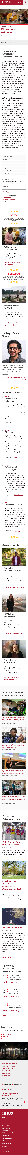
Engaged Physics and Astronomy (11, 171)
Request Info (7, 1034)
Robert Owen (7, 192)
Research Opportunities (9, 162)
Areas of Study (8, 7)
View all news (8, 957)
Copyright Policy (7, 1128)
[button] (19, 2)
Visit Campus (7, 1036)
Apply (5, 1038)
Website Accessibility (8, 1133)
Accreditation (6, 1130)
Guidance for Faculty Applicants (11, 174)
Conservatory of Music (8, 1066)
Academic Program (8, 156)
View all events (9, 1016)
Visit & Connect (18, 1084)
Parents (4, 1146)
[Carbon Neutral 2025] (14, 1117)
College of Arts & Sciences (10, 1063)
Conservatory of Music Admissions (12, 1102)
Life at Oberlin (6, 1071)
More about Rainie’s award (12, 633)
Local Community (7, 1149)
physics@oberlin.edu (9, 199)
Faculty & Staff (6, 1143)
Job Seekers (5, 1151)
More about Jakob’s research (13, 587)
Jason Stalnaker (18, 457)
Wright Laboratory (7, 168)
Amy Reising (7, 197)
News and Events (7, 165)
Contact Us (5, 1135)
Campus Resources (8, 1078)
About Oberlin (6, 1073)
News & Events (6, 1075)
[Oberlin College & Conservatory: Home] (6, 2)
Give (11, 1089)
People (5, 159)
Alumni (4, 1140)
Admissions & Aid (7, 1068)
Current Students (7, 1138)
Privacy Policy (6, 1126)
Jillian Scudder (18, 495)
